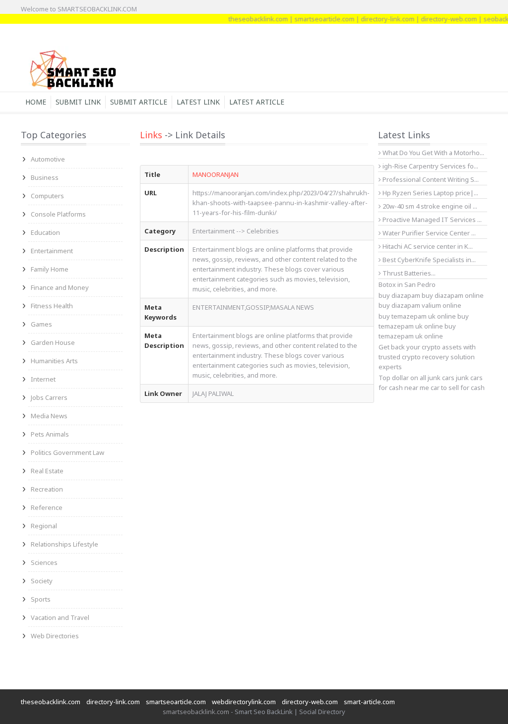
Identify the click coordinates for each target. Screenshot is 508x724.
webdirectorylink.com (244, 701)
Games (41, 324)
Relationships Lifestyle (64, 544)
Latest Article (256, 102)
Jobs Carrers (49, 397)
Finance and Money (60, 287)
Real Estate (47, 470)
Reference (47, 507)
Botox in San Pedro (407, 284)
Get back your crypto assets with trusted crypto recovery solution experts (427, 356)
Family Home (49, 269)
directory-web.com (441, 18)
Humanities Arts (54, 360)
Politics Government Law (67, 452)
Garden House (53, 342)
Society (42, 580)
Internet (43, 379)
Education (45, 232)
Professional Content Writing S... (430, 179)
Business (45, 177)
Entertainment (52, 250)
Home (35, 102)
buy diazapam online (453, 295)
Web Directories (55, 635)
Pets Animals (50, 434)
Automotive (48, 159)
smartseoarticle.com (317, 18)
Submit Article (138, 102)
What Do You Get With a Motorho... (432, 152)
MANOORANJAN (215, 174)
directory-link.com (380, 18)
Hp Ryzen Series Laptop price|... (429, 192)
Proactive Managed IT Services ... (431, 219)
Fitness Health (52, 305)
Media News (49, 415)
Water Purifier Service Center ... (428, 232)
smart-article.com (369, 701)
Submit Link (78, 102)
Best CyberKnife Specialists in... (428, 259)
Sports (41, 599)
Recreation (47, 489)
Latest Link (198, 102)
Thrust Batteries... (408, 273)
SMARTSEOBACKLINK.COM (97, 8)
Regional (44, 525)
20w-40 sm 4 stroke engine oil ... (429, 206)
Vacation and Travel (60, 617)
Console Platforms (58, 214)
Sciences (44, 562)
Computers (47, 195)
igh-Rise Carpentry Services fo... (429, 166)
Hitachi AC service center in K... (427, 246)
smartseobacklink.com (196, 711)
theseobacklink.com (250, 18)
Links (151, 135)
